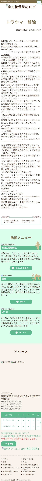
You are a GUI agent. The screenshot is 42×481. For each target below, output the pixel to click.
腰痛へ (23, 301)
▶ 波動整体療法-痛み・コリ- (10, 468)
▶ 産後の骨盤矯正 (27, 459)
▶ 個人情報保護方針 (27, 474)
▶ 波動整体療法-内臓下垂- (9, 471)
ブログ (38, 30)
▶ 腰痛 (3, 462)
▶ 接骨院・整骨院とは (28, 471)
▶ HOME (4, 459)
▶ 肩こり (24, 462)
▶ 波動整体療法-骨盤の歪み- (30, 465)
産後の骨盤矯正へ (23, 268)
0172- (30, 449)
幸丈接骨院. (12, 480)
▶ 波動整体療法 (6, 465)
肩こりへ (23, 332)
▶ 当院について (6, 474)
